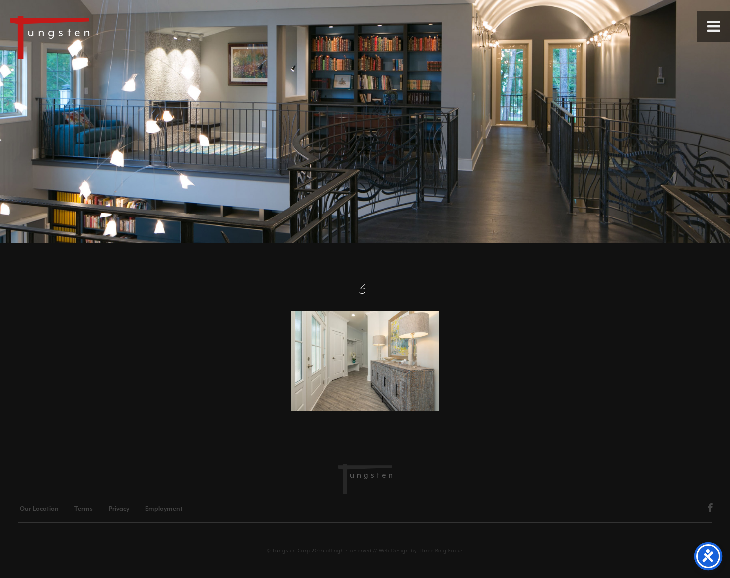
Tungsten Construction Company (84, 37)
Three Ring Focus (441, 550)
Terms (83, 509)
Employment (164, 509)
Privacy (119, 509)
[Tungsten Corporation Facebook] (710, 509)
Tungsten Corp (291, 550)
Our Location (39, 509)
